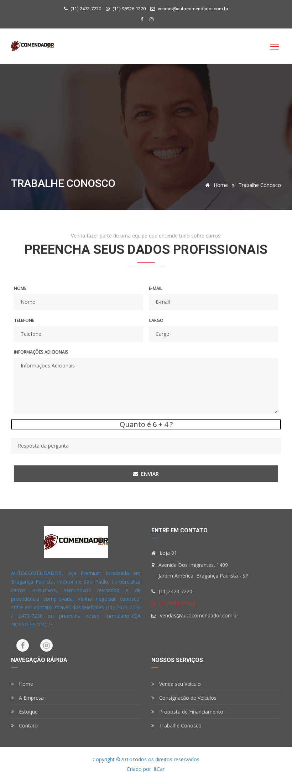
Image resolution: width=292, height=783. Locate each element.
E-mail (155, 288)
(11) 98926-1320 (128, 8)
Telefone (24, 320)
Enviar (149, 473)
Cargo (156, 320)
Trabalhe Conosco (180, 725)
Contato (27, 725)
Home (220, 185)
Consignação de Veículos (187, 697)
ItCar (159, 769)
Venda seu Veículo (179, 683)
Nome (20, 288)
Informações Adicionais (41, 352)
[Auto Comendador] (32, 46)
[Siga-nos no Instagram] (151, 19)
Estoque (27, 711)
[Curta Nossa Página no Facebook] (143, 19)
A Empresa (30, 697)
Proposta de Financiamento (190, 711)
